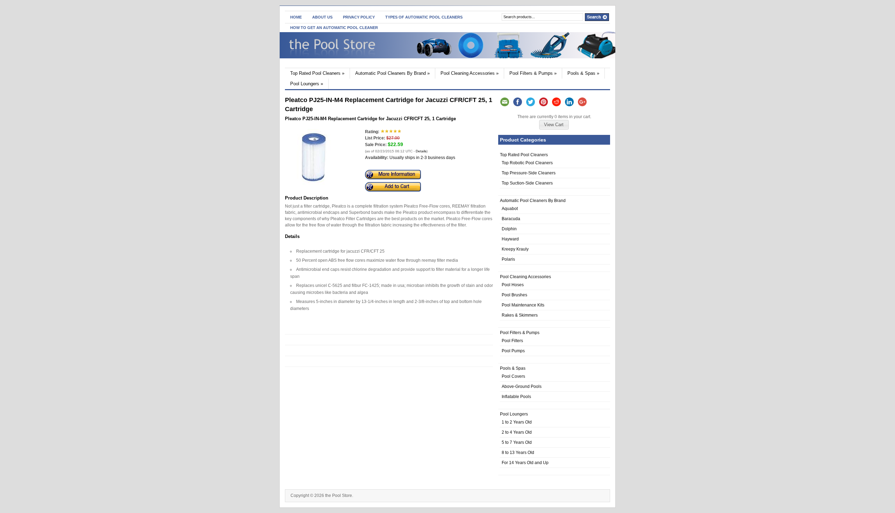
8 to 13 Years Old (518, 452)
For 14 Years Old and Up (525, 462)
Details (421, 151)
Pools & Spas (583, 73)
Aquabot (510, 208)
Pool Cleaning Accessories (470, 73)
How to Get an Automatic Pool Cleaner (334, 28)
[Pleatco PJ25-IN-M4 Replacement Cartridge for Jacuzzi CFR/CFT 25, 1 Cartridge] (314, 183)
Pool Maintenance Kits (523, 305)
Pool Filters (512, 340)
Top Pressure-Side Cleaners (529, 173)
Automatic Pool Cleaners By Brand (392, 73)
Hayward (510, 239)
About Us (322, 17)
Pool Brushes (514, 294)
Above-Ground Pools (522, 386)
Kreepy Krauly (515, 249)
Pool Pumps (513, 350)
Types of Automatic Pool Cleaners (424, 17)
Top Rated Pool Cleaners (317, 73)
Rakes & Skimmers (520, 315)
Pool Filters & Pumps (533, 73)
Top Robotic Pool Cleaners (527, 162)
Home (296, 17)
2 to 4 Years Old (517, 432)
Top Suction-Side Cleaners (527, 183)
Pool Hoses (513, 284)
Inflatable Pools (516, 396)
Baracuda (511, 218)
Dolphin (509, 228)
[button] (553, 125)
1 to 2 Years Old (517, 422)
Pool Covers (513, 376)
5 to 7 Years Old (517, 442)
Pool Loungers (306, 83)
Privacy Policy (359, 17)
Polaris (508, 259)
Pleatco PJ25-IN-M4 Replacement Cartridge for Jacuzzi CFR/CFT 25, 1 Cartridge (370, 118)
